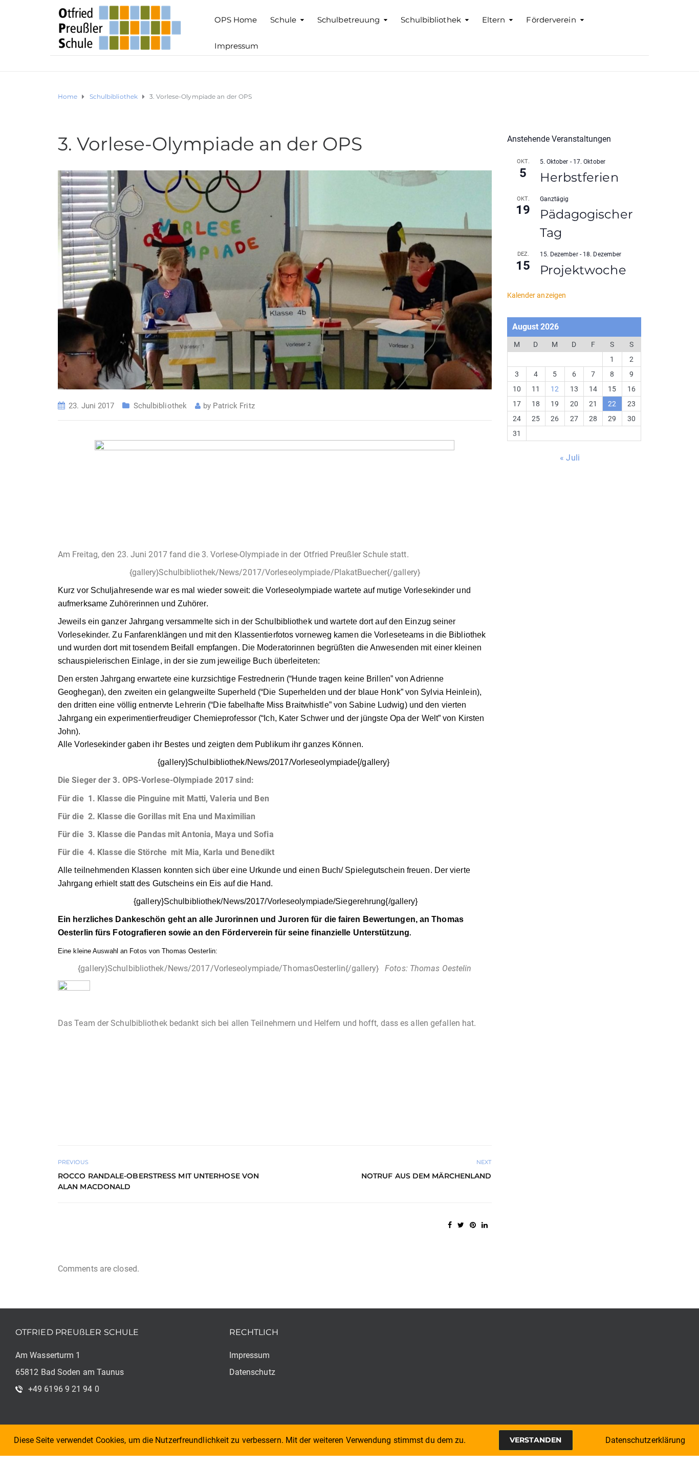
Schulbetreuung (348, 20)
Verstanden (536, 1440)
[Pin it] (473, 1225)
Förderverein (551, 20)
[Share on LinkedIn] (485, 1225)
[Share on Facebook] (450, 1225)
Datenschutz (252, 1372)
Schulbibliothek (431, 20)
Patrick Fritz (233, 405)
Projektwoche (583, 269)
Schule (283, 20)
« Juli (570, 458)
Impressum (236, 46)
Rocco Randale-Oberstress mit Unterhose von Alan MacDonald (158, 1181)
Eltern (494, 20)
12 (555, 389)
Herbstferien (579, 177)
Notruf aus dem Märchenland (426, 1175)
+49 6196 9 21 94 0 (63, 1389)
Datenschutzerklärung (645, 1440)
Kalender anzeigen (536, 295)
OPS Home (235, 20)
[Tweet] (460, 1225)
